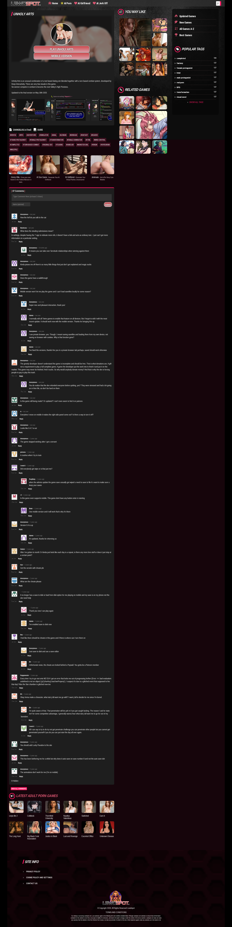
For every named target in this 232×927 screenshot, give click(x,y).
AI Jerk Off (102, 3)
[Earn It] (107, 807)
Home (54, 3)
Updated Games (187, 16)
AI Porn (67, 3)
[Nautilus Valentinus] (70, 807)
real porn (180, 82)
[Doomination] (143, 54)
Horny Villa (20, 179)
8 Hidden (14, 781)
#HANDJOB (70, 145)
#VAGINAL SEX (47, 145)
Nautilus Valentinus (67, 817)
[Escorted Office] (89, 827)
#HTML (88, 140)
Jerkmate (102, 178)
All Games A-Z (186, 28)
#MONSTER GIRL (82, 145)
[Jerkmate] (102, 164)
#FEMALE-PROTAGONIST (38, 140)
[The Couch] (143, 102)
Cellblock (30, 816)
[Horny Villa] (21, 164)
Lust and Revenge (70, 836)
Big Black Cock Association (33, 837)
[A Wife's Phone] (126, 54)
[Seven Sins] (159, 69)
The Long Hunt (15, 836)
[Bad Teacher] (159, 54)
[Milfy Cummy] (126, 117)
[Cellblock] (34, 807)
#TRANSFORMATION (56, 140)
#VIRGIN (94, 145)
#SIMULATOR (43, 135)
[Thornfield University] (52, 807)
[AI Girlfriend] (75, 164)
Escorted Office (87, 836)
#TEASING (59, 145)
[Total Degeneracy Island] (159, 25)
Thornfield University (49, 817)
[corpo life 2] (16, 807)
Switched (85, 816)
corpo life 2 (13, 816)
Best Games (185, 35)
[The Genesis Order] (135, 32)
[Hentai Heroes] (151, 125)
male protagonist (184, 77)
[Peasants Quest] (126, 69)
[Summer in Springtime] (126, 102)
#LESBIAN (63, 135)
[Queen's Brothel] (159, 147)
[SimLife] (159, 39)
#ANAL (54, 135)
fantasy (180, 63)
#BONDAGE (73, 135)
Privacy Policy (33, 871)
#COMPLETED (14, 145)
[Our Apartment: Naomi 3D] (159, 102)
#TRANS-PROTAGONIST (18, 140)
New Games (185, 22)
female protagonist (184, 68)
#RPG (21, 135)
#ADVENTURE (31, 135)
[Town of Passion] (126, 132)
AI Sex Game (48, 178)
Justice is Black (51, 836)
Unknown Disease (107, 836)
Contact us (31, 883)
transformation (183, 92)
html (178, 73)
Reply (20, 222)
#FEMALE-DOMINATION (74, 140)
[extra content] (61, 72)
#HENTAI (13, 135)
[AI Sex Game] (48, 164)
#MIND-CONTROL (99, 140)
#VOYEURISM (105, 145)
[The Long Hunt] (16, 827)
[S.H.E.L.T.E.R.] (143, 69)
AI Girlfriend (83, 3)
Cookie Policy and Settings (39, 877)
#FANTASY (84, 135)
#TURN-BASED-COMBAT (31, 145)
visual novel (181, 97)
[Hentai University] (126, 147)
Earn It (102, 816)
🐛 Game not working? (61, 96)
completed (181, 58)
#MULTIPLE (14, 150)
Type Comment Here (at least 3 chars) (28, 196)
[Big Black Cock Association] (34, 827)
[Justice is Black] (52, 827)
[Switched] (89, 807)
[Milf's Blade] (143, 147)
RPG (178, 87)
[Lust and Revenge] (70, 827)
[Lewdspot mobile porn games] (116, 898)
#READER (94, 135)
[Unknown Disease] (107, 827)
